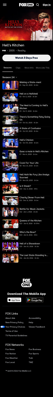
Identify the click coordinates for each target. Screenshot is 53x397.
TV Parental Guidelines (16, 335)
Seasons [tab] (8, 67)
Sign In (47, 4)
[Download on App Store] (15, 299)
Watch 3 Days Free (26, 57)
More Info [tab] (29, 67)
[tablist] (26, 68)
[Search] (37, 4)
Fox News (10, 349)
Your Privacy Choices (15, 327)
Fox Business (35, 349)
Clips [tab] (18, 67)
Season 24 (8, 77)
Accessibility (35, 318)
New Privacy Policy (14, 322)
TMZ (31, 362)
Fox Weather (11, 358)
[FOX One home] (26, 4)
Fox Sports (34, 353)
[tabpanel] (26, 169)
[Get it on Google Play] (35, 299)
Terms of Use (11, 331)
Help (31, 322)
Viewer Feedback (37, 327)
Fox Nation (10, 353)
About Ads (10, 318)
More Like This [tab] (42, 67)
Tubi (31, 358)
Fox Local (10, 362)
